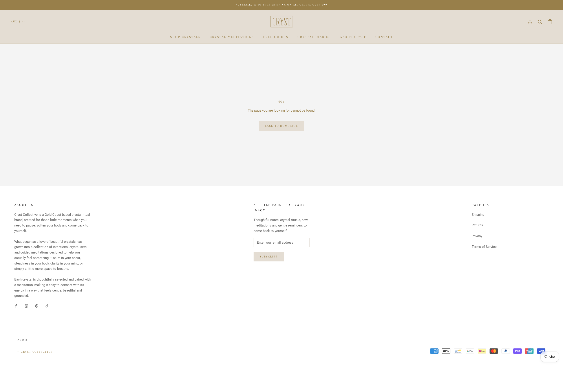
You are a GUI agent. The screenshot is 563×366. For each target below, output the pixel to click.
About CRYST (353, 37)
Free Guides (275, 37)
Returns (477, 225)
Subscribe (269, 256)
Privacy (477, 236)
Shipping (478, 215)
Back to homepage (281, 125)
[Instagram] (26, 305)
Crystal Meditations (232, 37)
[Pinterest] (36, 305)
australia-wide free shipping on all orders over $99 (281, 4)
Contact (384, 37)
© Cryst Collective (35, 351)
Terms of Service (484, 247)
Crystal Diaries (314, 37)
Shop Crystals (185, 37)
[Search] (540, 21)
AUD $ (16, 21)
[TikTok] (47, 305)
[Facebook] (16, 305)
